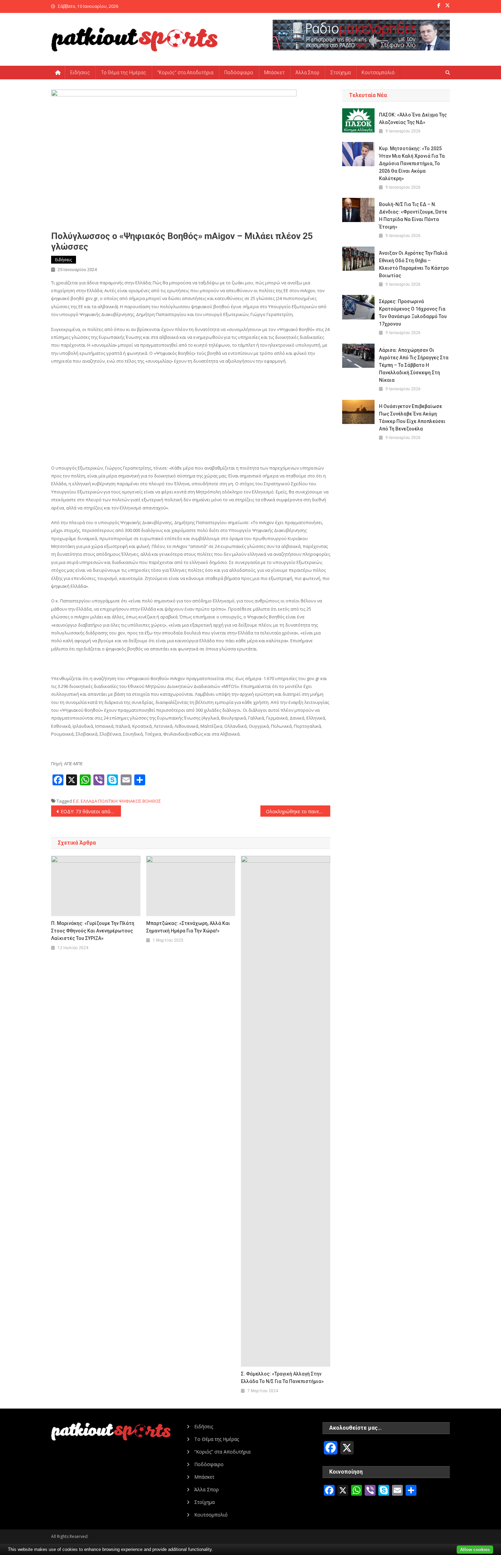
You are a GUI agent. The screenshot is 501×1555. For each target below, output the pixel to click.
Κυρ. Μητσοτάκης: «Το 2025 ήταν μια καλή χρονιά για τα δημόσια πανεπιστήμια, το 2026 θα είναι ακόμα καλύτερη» (412, 163)
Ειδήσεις (80, 72)
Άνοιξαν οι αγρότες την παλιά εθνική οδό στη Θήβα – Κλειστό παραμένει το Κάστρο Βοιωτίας (414, 264)
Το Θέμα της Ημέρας (123, 72)
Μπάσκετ (274, 72)
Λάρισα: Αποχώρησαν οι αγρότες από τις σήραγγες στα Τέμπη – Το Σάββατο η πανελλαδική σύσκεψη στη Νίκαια (414, 365)
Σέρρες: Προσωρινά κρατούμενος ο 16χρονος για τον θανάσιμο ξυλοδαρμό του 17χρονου (413, 313)
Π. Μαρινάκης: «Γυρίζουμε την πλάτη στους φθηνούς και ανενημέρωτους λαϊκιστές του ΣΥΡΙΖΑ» (92, 931)
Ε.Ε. (76, 801)
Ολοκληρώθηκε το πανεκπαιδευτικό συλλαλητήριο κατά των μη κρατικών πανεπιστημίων (298, 811)
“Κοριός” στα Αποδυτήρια (185, 72)
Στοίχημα (340, 72)
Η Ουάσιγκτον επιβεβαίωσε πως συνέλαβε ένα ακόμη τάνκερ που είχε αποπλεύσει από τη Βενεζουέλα (412, 417)
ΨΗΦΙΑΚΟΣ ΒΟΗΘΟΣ (140, 801)
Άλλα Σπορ (307, 72)
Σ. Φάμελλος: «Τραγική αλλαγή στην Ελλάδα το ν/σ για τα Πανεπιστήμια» (282, 1377)
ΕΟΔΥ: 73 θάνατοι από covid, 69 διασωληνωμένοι (91, 811)
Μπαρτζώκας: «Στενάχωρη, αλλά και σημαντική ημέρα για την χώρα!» (188, 927)
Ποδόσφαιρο (238, 72)
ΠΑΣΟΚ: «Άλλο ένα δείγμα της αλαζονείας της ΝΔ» (413, 118)
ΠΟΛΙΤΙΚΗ (108, 801)
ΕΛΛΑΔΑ (89, 801)
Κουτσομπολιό (378, 72)
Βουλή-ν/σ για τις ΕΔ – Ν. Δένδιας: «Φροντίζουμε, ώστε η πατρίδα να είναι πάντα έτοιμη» (413, 216)
